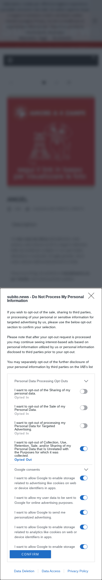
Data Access (51, 571)
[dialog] (51, 434)
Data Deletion (24, 571)
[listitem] (51, 381)
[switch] (84, 391)
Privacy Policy (78, 571)
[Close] (92, 297)
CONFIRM (30, 554)
